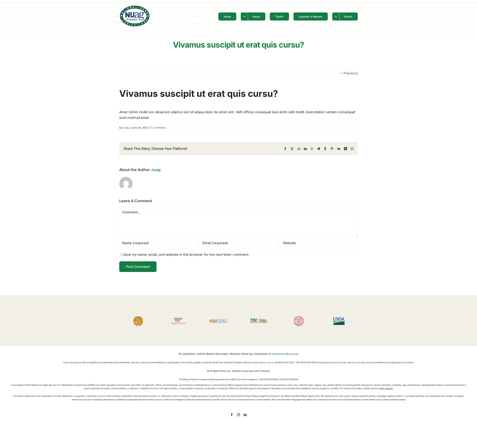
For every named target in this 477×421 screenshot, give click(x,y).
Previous (351, 73)
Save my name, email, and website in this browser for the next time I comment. (186, 254)
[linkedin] (245, 414)
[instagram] (238, 414)
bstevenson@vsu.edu (285, 353)
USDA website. (385, 388)
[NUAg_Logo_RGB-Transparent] (134, 6)
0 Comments (158, 127)
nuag (126, 127)
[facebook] (231, 414)
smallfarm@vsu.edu (261, 362)
